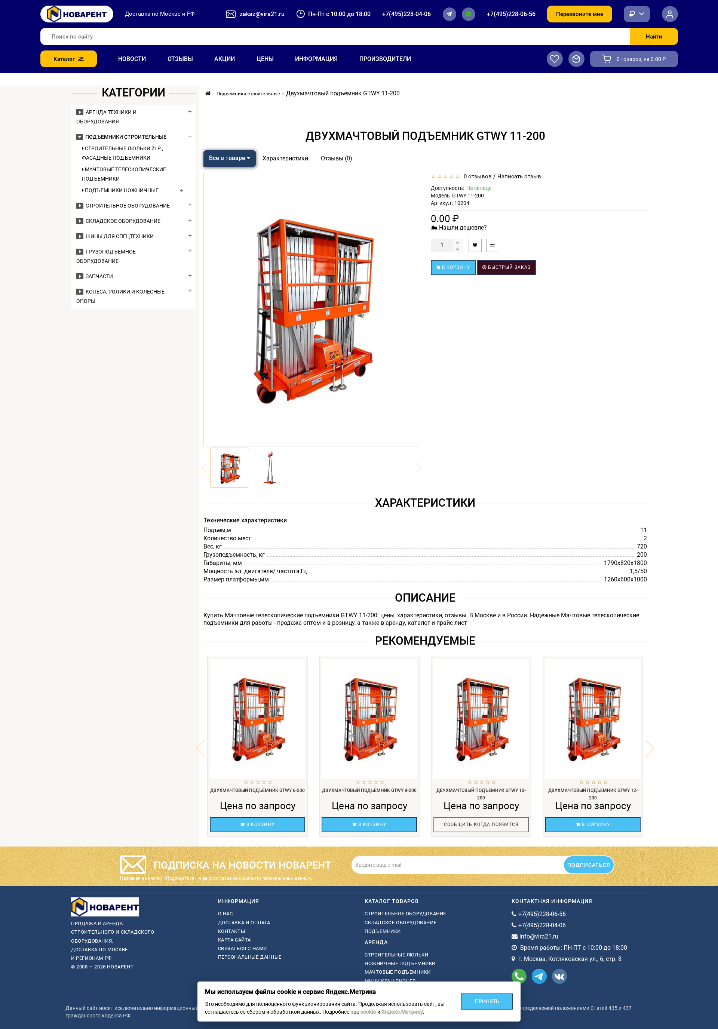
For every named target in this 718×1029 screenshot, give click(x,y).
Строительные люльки (396, 955)
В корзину (455, 267)
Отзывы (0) (336, 158)
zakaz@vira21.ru (262, 14)
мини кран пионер (390, 981)
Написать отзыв (519, 176)
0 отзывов (476, 176)
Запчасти (98, 276)
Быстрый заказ (509, 267)
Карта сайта (234, 940)
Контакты (231, 931)
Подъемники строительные (124, 137)
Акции (224, 58)
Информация (316, 58)
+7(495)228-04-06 (406, 14)
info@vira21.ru (538, 936)
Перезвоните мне (579, 14)
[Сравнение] (576, 59)
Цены (265, 58)
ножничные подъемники (400, 963)
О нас (225, 913)
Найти (654, 36)
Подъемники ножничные (121, 190)
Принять (487, 1001)
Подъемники (383, 931)
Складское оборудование (121, 221)
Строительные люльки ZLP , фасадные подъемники (122, 153)
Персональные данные (250, 957)
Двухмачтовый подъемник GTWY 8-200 (369, 790)
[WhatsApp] (468, 14)
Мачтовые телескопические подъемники (124, 174)
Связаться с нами (242, 948)
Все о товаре (228, 158)
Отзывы (180, 58)
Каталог (64, 59)
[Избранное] (555, 59)
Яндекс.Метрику (402, 1012)
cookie (368, 1012)
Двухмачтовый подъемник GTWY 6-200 (257, 790)
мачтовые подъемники (397, 972)
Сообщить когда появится (481, 824)
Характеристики (285, 158)
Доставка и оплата (244, 922)
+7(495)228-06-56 (511, 14)
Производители (385, 58)
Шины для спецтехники (118, 236)
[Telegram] (449, 14)
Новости (132, 58)
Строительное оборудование (126, 206)
